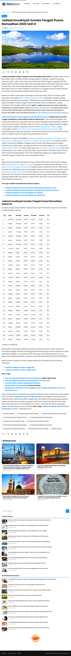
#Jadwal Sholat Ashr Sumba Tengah (13, 421)
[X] (12, 72)
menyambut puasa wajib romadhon (28, 397)
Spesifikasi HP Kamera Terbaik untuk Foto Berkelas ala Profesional (28, 536)
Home (3, 12)
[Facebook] (8, 72)
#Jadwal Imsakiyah (9, 413)
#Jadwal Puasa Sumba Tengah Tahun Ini (14, 417)
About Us (4, 653)
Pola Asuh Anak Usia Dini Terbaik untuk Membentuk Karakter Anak (28, 568)
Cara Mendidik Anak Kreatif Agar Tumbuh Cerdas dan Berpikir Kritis (29, 552)
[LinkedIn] (23, 72)
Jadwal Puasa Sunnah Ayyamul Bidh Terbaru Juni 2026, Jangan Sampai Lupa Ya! (52, 497)
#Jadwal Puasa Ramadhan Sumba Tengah (54, 413)
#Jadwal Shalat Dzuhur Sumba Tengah (41, 417)
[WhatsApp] (15, 72)
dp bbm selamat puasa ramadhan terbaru (52, 112)
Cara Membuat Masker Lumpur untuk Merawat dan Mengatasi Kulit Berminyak (32, 579)
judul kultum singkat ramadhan (14, 172)
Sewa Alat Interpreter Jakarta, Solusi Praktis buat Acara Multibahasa (29, 541)
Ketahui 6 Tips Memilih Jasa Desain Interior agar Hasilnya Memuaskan (29, 590)
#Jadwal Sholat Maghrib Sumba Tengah (14, 425)
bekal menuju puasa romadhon (32, 98)
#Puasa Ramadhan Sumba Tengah (38, 429)
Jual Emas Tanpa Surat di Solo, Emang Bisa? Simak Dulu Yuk (26, 584)
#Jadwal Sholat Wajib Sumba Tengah (14, 429)
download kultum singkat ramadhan (20, 164)
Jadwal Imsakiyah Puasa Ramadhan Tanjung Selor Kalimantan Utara (32, 190)
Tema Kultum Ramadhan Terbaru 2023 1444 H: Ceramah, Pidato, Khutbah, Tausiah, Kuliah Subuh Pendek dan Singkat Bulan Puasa (18, 467)
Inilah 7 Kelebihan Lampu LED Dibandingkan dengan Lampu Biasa (28, 606)
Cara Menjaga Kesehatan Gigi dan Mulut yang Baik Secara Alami (28, 622)
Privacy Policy (12, 653)
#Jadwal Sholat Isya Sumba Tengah (37, 421)
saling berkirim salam (49, 127)
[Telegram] (19, 72)
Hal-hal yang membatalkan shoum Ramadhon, (23, 378)
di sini (56, 146)
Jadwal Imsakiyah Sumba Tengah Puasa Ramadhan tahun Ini (25, 117)
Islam (8, 12)
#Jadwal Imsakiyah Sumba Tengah (28, 413)
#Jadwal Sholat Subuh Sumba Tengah (41, 425)
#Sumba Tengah (56, 429)
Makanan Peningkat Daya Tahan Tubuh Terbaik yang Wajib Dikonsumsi (30, 611)
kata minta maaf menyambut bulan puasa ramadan (38, 129)
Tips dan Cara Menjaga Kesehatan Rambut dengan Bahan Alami (28, 617)
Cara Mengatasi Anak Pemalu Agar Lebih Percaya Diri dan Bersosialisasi (30, 547)
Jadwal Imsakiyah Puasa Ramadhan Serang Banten (25, 195)
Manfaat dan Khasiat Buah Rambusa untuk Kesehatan (25, 595)
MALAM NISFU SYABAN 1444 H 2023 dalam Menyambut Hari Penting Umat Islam (16, 497)
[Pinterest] (27, 72)
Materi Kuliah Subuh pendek (16, 385)
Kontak (19, 653)
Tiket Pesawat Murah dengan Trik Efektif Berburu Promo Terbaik (27, 531)
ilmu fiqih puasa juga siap (49, 148)
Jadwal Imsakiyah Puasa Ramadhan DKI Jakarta (24, 193)
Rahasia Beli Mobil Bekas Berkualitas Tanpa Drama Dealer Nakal (27, 558)
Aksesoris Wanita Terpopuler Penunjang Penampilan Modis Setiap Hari (29, 520)
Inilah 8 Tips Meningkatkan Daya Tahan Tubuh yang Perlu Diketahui (29, 601)
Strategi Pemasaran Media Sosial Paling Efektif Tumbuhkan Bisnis (28, 525)
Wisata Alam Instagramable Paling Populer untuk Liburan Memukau (28, 627)
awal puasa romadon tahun (40, 108)
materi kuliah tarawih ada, (11, 148)
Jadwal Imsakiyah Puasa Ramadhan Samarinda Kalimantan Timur (31, 188)
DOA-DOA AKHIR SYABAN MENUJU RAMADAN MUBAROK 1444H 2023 (51, 466)
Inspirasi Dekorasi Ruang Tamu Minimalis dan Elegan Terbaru (27, 563)
